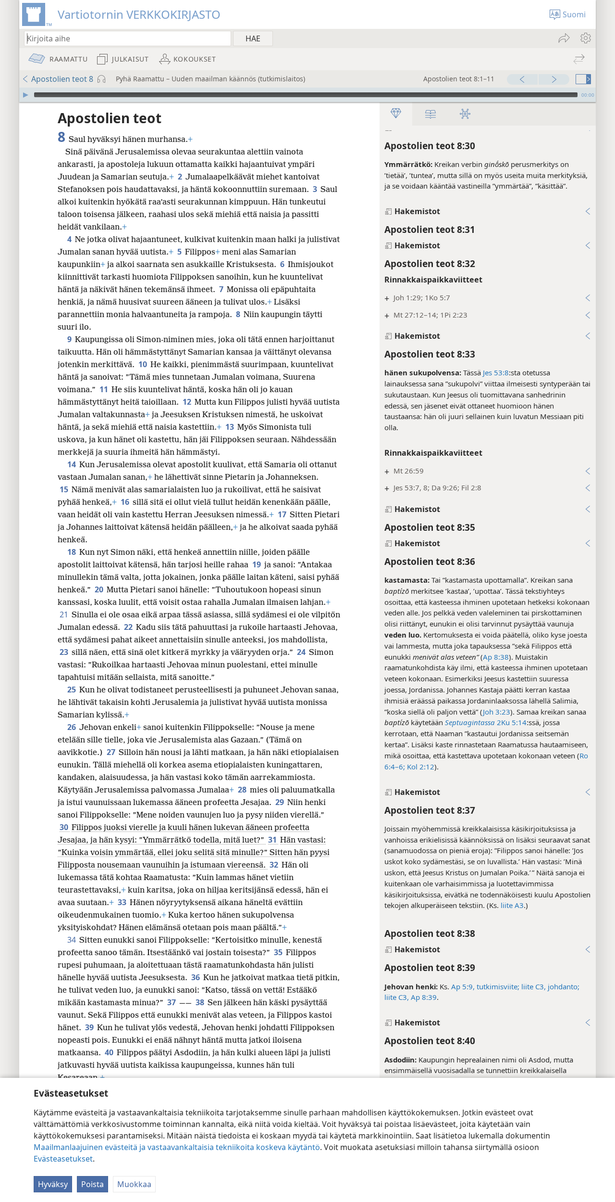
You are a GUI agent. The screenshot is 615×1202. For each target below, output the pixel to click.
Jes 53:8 (496, 372)
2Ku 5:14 (512, 722)
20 (100, 589)
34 (72, 939)
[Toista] (25, 95)
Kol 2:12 (419, 766)
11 (104, 389)
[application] (307, 95)
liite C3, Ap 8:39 (410, 997)
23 (65, 652)
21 (65, 614)
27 (112, 752)
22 (129, 627)
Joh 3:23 (496, 711)
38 (201, 1002)
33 (123, 902)
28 (243, 789)
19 (257, 564)
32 (275, 864)
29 (280, 802)
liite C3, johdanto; (550, 986)
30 (65, 827)
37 (172, 1002)
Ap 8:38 (496, 657)
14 (72, 464)
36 (196, 977)
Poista (92, 1184)
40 (110, 1052)
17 (283, 514)
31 (273, 839)
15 (65, 489)
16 (126, 502)
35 (279, 952)
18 (72, 552)
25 (72, 689)
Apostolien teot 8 (62, 79)
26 (72, 727)
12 (188, 401)
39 (90, 1027)
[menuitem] (585, 38)
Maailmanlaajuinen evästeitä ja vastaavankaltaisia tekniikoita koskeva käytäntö (177, 1147)
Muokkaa (134, 1184)
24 (302, 652)
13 (230, 427)
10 (143, 364)
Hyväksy (53, 1184)
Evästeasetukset (63, 1158)
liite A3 (512, 905)
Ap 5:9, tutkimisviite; (485, 986)
